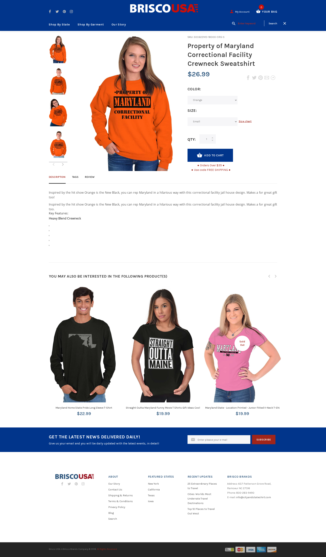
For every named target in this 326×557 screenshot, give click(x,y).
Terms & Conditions (120, 501)
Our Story (118, 24)
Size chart (245, 121)
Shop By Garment (91, 24)
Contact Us (115, 489)
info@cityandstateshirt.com (253, 497)
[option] (58, 51)
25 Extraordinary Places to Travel (202, 486)
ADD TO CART (214, 155)
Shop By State (59, 24)
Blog (111, 513)
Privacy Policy (116, 507)
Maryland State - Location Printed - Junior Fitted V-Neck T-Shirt (243, 407)
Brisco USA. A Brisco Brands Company (68, 549)
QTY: (192, 139)
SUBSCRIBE (263, 439)
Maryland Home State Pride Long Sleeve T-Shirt (83, 407)
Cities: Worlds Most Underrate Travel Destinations (199, 499)
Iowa (151, 501)
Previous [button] (269, 276)
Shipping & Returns (120, 495)
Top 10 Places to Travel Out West (201, 511)
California (154, 489)
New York (153, 483)
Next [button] (63, 164)
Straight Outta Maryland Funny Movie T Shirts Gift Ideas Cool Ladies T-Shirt (171, 407)
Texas (151, 495)
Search (112, 518)
